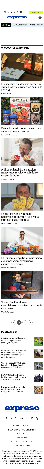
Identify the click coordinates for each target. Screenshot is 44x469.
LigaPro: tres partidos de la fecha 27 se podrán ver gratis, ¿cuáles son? (13, 340)
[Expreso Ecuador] (22, 411)
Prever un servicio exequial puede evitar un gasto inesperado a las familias (13, 389)
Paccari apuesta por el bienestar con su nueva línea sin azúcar (21, 129)
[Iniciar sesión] (40, 17)
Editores (22, 434)
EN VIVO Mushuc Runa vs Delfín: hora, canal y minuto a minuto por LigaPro (13, 377)
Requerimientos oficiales (22, 430)
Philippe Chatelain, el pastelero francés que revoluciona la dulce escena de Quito (19, 172)
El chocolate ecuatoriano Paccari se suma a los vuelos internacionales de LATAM (21, 87)
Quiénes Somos (22, 446)
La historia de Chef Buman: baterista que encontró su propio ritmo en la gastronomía (20, 216)
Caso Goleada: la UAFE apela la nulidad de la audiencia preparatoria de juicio (13, 364)
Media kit (22, 438)
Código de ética (22, 426)
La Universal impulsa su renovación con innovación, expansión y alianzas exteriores (21, 261)
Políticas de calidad (22, 442)
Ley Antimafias (20, 24)
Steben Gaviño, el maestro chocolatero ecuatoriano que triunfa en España (21, 305)
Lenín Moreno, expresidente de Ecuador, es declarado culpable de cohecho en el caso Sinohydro (13, 353)
